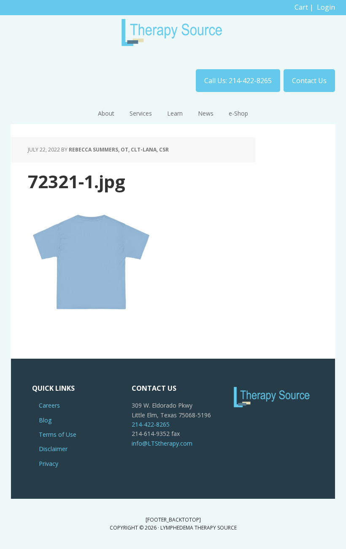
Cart (301, 7)
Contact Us (309, 80)
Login (326, 7)
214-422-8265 (151, 424)
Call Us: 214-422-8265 (238, 80)
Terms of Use (57, 434)
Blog (45, 420)
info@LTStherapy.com (162, 443)
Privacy (48, 464)
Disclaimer (53, 449)
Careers (49, 405)
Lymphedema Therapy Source (173, 36)
